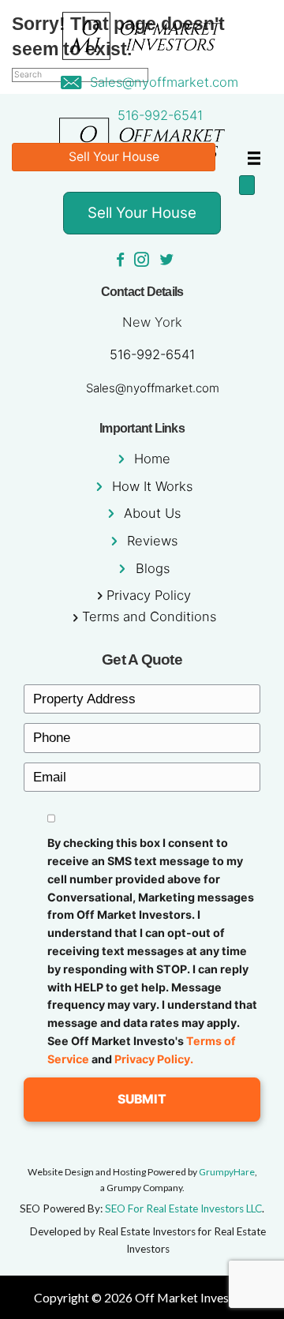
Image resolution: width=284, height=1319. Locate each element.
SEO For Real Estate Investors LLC (183, 1208)
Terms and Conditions (149, 616)
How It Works (152, 486)
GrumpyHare (227, 1172)
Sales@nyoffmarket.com (164, 82)
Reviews (152, 541)
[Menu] (254, 158)
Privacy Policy (148, 595)
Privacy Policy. (153, 1059)
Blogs (153, 568)
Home (152, 459)
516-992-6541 (160, 115)
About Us (152, 513)
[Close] (247, 185)
